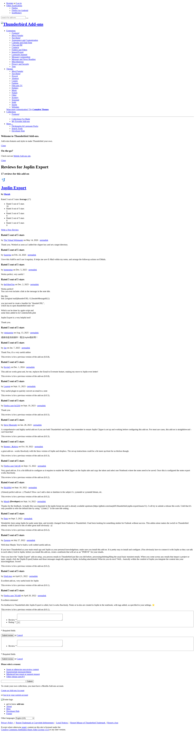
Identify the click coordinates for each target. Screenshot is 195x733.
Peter (6, 518)
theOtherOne (9, 284)
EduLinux (8, 576)
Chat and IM (17, 45)
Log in (19, 3)
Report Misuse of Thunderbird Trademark (88, 723)
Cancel (20, 635)
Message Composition (21, 57)
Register (9, 3)
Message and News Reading (24, 59)
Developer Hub (18, 131)
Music (14, 90)
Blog (8, 709)
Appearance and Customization (25, 40)
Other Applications (14, 6)
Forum (9, 713)
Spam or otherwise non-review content (22, 669)
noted (24, 727)
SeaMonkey (17, 13)
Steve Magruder (10, 425)
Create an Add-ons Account (12, 690)
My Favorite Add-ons (21, 121)
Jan (5, 348)
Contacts (15, 47)
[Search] (27, 18)
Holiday (15, 88)
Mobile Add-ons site (22, 156)
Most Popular (17, 35)
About (9, 706)
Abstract (15, 78)
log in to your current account (15, 695)
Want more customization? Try (27, 109)
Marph (7, 194)
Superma (7, 255)
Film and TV (17, 85)
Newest (15, 76)
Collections (11, 112)
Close (3, 146)
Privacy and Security (20, 64)
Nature (14, 93)
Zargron (7, 540)
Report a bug (112, 723)
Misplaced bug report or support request (23, 674)
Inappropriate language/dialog (18, 672)
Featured (15, 33)
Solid (14, 102)
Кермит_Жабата (11, 446)
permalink (44, 240)
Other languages (8, 718)
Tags (14, 66)
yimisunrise (8, 333)
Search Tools (17, 128)
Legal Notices (62, 723)
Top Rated (16, 38)
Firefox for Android (20, 10)
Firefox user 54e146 (12, 466)
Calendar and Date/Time (22, 42)
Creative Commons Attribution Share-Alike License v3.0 (25, 729)
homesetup (8, 270)
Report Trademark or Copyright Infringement (35, 723)
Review (12, 620)
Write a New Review (10, 230)
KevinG (7, 367)
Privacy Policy (7, 723)
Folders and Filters (19, 50)
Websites (15, 107)
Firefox (15, 8)
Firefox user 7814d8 (12, 595)
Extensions (11, 31)
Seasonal (15, 100)
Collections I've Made (21, 119)
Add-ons (35, 24)
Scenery (15, 97)
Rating (12, 622)
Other (14, 95)
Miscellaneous (18, 62)
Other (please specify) (15, 676)
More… (9, 124)
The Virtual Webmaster (13, 240)
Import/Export (17, 52)
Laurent (7, 386)
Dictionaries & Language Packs (25, 126)
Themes (9, 69)
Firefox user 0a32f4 (12, 405)
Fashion (15, 83)
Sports (14, 105)
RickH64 (7, 487)
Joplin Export (13, 187)
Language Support (19, 54)
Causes (15, 81)
